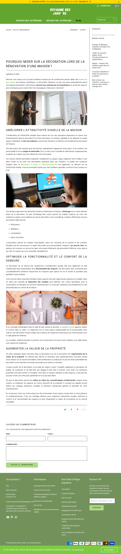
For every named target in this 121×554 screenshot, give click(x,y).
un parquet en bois (67, 327)
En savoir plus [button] (78, 550)
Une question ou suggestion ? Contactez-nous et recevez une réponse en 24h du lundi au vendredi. (18, 508)
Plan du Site (38, 505)
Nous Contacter (11, 490)
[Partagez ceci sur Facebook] (71, 409)
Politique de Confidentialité (43, 501)
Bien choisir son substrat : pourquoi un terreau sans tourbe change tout (100, 83)
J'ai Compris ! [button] (109, 550)
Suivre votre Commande (42, 490)
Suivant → (83, 30)
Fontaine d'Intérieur (68, 493)
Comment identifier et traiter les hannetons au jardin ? (100, 74)
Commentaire (12, 444)
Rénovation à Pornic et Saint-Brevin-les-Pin (39, 164)
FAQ (7, 486)
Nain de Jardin (66, 498)
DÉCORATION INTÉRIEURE (59, 20)
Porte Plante (66, 489)
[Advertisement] (47, 43)
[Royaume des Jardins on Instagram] (16, 517)
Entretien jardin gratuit (69, 502)
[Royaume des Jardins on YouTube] (8, 517)
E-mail (51, 434)
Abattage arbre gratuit (69, 506)
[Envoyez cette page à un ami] (83, 409)
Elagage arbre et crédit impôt (71, 510)
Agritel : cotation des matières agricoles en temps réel (100, 65)
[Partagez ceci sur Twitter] (65, 409)
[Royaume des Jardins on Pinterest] (12, 517)
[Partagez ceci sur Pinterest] (77, 409)
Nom (8, 434)
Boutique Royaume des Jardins (44, 486)
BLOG (78, 20)
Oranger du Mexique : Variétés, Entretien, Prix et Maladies (101, 47)
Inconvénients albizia (69, 515)
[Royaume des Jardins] (60, 13)
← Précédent (73, 30)
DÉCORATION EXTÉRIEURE (29, 20)
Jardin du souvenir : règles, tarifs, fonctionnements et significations (100, 56)
